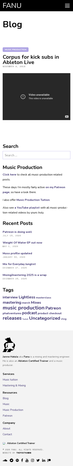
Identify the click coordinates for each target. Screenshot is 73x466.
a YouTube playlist (27, 208)
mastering (12, 302)
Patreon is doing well (17, 232)
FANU (12, 5)
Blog (6, 398)
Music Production (13, 410)
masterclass (43, 297)
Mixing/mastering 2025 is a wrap (25, 275)
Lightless (27, 297)
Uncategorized (44, 318)
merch (26, 303)
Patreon (53, 308)
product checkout (50, 313)
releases (12, 318)
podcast (29, 313)
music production (15, 49)
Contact (7, 434)
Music (6, 404)
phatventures (12, 313)
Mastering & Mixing (14, 385)
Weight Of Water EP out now (22, 243)
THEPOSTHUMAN (23, 452)
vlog (63, 319)
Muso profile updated (17, 253)
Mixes (36, 302)
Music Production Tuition (33, 200)
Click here (9, 175)
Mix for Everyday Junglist (19, 264)
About (6, 428)
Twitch (25, 319)
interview (10, 297)
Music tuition (10, 379)
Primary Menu (67, 5)
